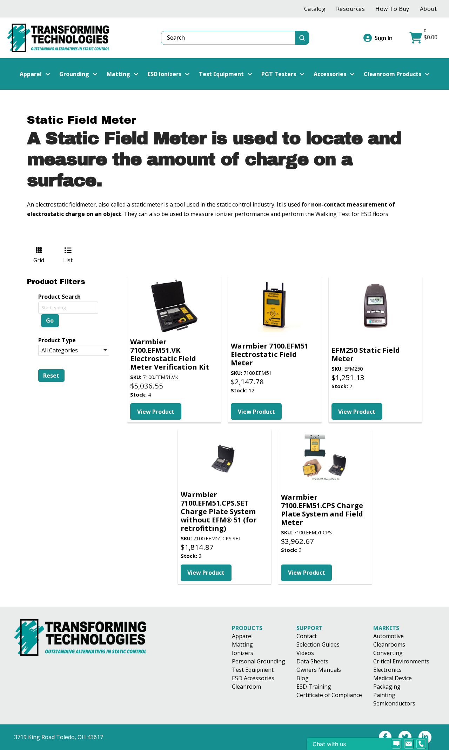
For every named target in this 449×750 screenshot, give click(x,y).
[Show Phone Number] (420, 744)
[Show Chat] (396, 744)
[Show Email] (408, 744)
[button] (424, 38)
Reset (51, 375)
